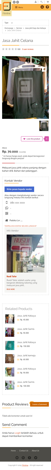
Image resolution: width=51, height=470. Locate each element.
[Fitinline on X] (36, 457)
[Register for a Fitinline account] (35, 2)
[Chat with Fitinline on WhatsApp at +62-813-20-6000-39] (17, 2)
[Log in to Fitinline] (41, 2)
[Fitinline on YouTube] (17, 457)
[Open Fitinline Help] (47, 7)
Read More (11, 289)
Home (13, 450)
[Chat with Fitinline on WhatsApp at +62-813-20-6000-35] (14, 2)
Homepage (9, 28)
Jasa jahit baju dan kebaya (35, 28)
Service (19, 28)
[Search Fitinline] (42, 7)
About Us (35, 450)
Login (18, 433)
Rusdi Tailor (12, 276)
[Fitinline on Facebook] (29, 457)
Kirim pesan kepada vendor (19, 189)
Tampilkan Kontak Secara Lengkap (20, 226)
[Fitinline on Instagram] (23, 457)
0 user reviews (27, 49)
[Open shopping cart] (47, 2)
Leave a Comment (39, 404)
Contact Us (24, 450)
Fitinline (25, 465)
